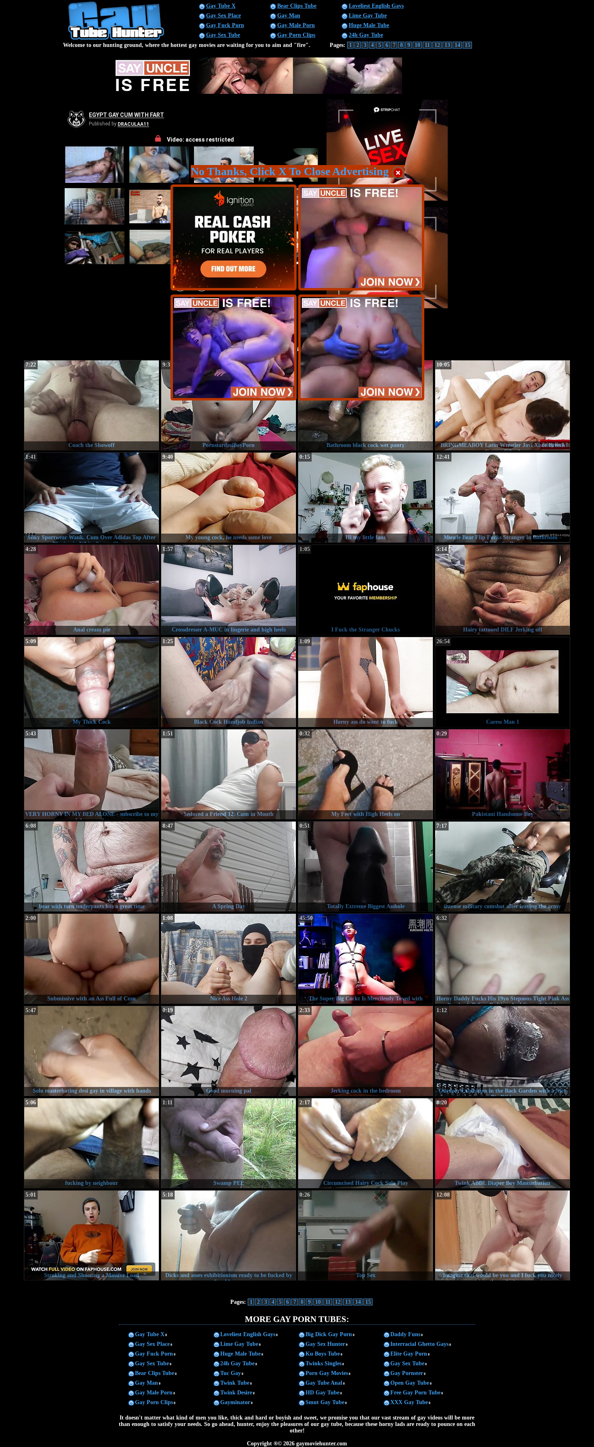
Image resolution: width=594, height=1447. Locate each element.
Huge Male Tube (369, 25)
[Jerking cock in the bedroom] (365, 1051)
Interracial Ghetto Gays (419, 1344)
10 (417, 45)
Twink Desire (236, 1393)
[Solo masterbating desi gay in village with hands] (91, 1051)
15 (467, 45)
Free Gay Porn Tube (415, 1393)
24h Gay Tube (366, 35)
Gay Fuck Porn (225, 25)
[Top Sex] (365, 1235)
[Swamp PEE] (228, 1143)
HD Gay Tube (322, 1393)
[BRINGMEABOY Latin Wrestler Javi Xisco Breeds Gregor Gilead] (502, 405)
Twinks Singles (323, 1363)
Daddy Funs (405, 1334)
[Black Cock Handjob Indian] (228, 682)
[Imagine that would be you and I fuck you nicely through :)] (502, 1235)
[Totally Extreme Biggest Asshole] (365, 866)
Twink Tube (234, 1383)
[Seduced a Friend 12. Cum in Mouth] (228, 774)
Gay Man (288, 16)
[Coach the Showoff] (91, 405)
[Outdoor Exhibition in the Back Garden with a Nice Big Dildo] (502, 1051)
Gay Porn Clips (296, 35)
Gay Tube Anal (323, 1383)
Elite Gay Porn (408, 1354)
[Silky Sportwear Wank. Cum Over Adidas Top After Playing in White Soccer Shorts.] (91, 497)
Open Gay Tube (409, 1383)
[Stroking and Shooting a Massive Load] (91, 1235)
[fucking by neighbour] (91, 1143)
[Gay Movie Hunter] (116, 39)
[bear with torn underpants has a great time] (91, 866)
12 (437, 45)
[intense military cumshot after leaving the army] (502, 866)
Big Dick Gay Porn (328, 1334)
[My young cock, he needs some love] (228, 497)
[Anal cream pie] (91, 590)
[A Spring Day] (228, 866)
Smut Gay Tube (324, 1402)
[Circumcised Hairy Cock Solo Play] (365, 1143)
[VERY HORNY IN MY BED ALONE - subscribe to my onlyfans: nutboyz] (91, 774)
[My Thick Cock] (91, 682)
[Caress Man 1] (502, 682)
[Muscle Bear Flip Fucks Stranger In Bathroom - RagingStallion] (502, 497)
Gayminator (235, 1402)
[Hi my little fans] (365, 497)
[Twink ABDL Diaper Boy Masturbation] (502, 1143)
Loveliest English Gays (376, 6)
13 (447, 45)
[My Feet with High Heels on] (365, 774)
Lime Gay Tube (368, 16)
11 (427, 45)
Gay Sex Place (223, 16)
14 (457, 45)
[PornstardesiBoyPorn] (228, 405)
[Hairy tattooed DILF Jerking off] (502, 590)
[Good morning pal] (228, 1051)
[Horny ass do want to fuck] (365, 682)
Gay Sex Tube (223, 35)
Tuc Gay (230, 1373)
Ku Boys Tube (322, 1354)
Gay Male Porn (296, 25)
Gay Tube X (221, 6)
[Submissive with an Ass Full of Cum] (91, 959)
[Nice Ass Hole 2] (228, 959)
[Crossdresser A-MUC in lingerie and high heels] (228, 590)
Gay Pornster (406, 1373)
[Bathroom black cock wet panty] (365, 405)
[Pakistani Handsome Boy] (502, 774)
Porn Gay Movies (326, 1373)
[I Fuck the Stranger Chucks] (365, 590)
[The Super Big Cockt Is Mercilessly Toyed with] (365, 959)
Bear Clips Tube (296, 6)
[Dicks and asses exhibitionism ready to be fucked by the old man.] (228, 1235)
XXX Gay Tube (409, 1402)
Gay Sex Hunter (325, 1344)
